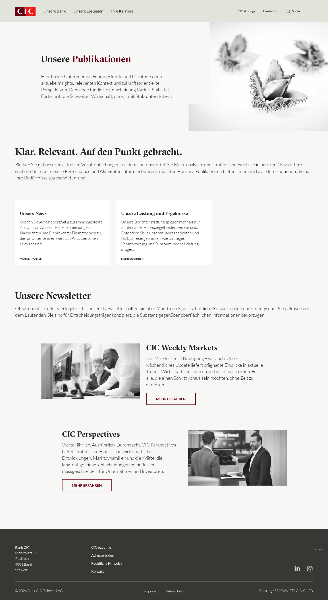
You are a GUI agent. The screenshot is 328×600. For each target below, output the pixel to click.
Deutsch (269, 11)
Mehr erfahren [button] (171, 399)
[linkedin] (297, 569)
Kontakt (97, 571)
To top (317, 549)
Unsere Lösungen (88, 11)
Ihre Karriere (122, 11)
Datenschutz (174, 591)
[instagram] (310, 569)
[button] (62, 232)
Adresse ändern (103, 555)
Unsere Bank (55, 11)
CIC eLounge (246, 11)
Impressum (152, 591)
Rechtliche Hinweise (106, 563)
